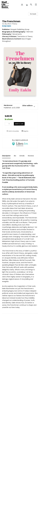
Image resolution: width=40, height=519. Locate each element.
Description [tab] (6, 156)
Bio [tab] (15, 156)
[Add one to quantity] (12, 124)
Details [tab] (22, 156)
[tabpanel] (20, 237)
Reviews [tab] (31, 156)
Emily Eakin (6, 26)
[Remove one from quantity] (6, 124)
